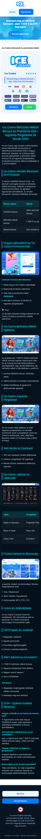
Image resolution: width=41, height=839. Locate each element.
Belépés (12, 12)
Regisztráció (26, 12)
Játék (29, 107)
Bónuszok (13, 107)
